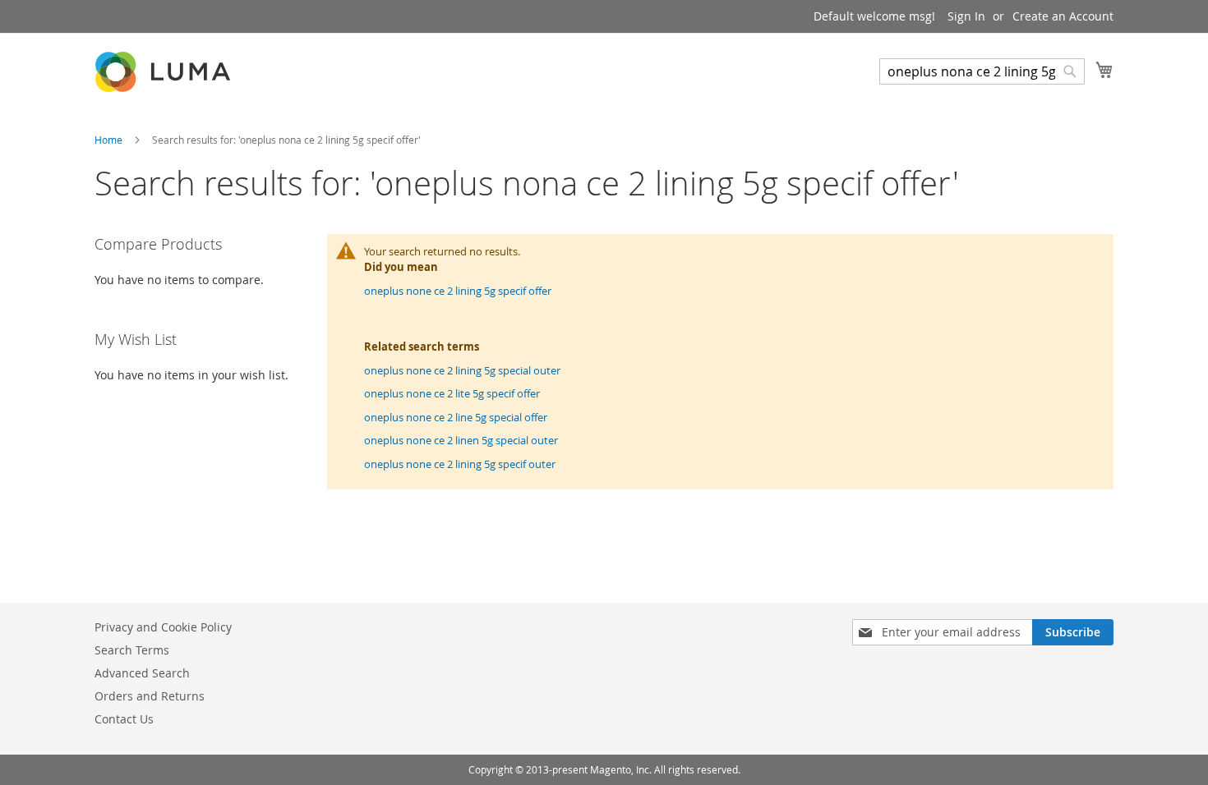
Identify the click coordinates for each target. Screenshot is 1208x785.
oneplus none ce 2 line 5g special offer (455, 417)
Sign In (966, 16)
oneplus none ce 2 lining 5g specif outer (460, 464)
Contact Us (124, 719)
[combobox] (982, 71)
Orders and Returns (150, 696)
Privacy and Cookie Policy (163, 627)
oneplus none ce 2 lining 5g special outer (462, 370)
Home (110, 139)
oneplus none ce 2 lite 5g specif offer (452, 393)
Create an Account (1062, 16)
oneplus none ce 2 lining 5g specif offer (457, 290)
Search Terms (132, 650)
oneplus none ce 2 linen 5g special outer (461, 440)
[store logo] (164, 72)
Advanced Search (142, 673)
